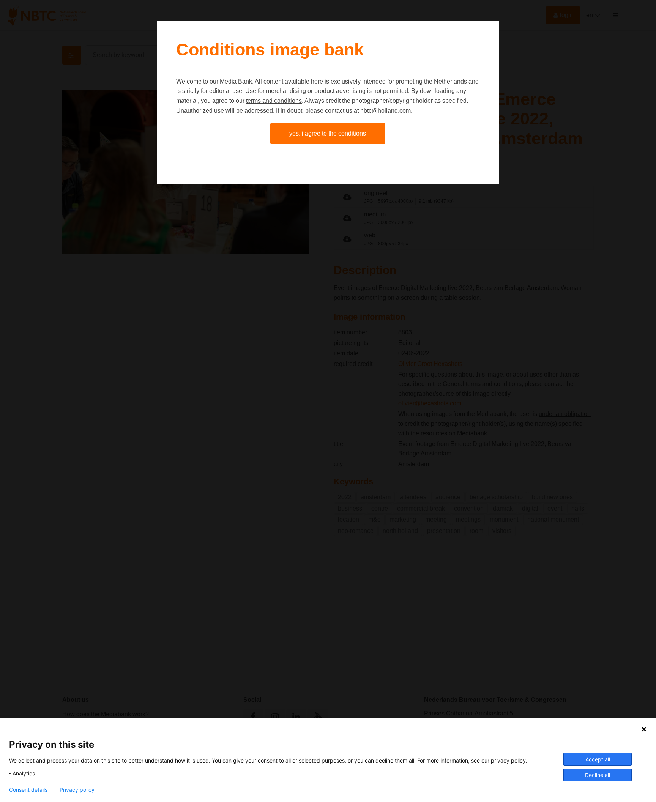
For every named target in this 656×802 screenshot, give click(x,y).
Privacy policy (77, 790)
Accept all (597, 759)
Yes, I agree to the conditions (327, 133)
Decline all (597, 775)
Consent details (28, 790)
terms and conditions (274, 101)
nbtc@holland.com (385, 110)
